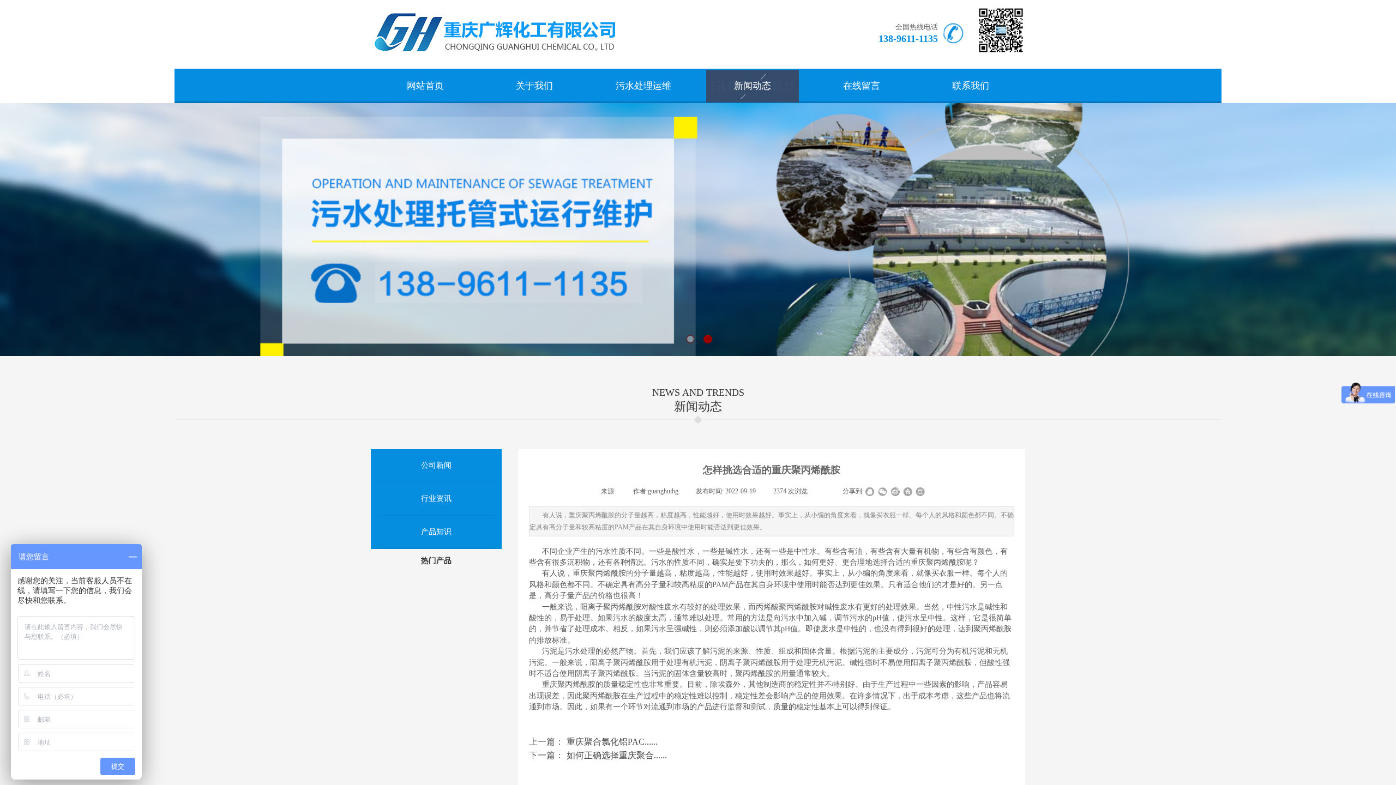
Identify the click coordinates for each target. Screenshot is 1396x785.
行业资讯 (436, 498)
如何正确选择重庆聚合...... (598, 755)
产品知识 (436, 532)
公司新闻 (436, 465)
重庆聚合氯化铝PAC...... (593, 741)
